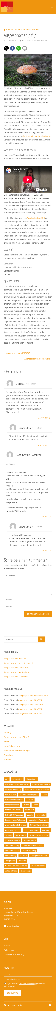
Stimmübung (10, 855)
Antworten (45, 418)
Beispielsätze (10, 794)
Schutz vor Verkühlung (39, 835)
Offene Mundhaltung (38, 825)
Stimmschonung (29, 850)
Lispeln (30, 815)
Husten (26, 804)
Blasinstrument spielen (29, 794)
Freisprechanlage (12, 804)
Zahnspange (26, 871)
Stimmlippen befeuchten (33, 845)
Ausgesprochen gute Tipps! (18, 30)
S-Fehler (8, 835)
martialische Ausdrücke (38, 820)
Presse (7, 945)
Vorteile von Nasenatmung (16, 866)
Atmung (7, 732)
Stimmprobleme (11, 850)
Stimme (35, 30)
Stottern (23, 855)
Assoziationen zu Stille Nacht (16, 784)
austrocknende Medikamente (37, 789)
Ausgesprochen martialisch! (16, 672)
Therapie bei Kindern (39, 855)
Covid (44, 794)
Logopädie (41, 815)
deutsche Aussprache (14, 799)
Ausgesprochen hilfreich (15, 658)
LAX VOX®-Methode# (14, 815)
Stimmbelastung (39, 41)
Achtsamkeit (17, 779)
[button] (6, 48)
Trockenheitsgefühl (36, 218)
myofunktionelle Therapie (15, 825)
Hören (7, 741)
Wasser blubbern (38, 866)
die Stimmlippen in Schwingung (37, 136)
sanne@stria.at (13, 926)
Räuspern (26, 41)
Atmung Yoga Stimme (41, 784)
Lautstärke (29, 809)
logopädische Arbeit (13, 746)
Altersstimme (31, 779)
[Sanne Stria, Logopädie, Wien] (7, 6)
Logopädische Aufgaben (15, 820)
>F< (6, 779)
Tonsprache (10, 860)
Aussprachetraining (13, 789)
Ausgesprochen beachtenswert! (18, 663)
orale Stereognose (12, 830)
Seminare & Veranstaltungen (17, 750)
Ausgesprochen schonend (16, 676)
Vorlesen (22, 860)
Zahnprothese (11, 871)
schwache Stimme (12, 840)
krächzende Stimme (13, 809)
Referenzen (9, 950)
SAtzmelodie (21, 835)
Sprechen (8, 755)
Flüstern (30, 799)
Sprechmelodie (30, 840)
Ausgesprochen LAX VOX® (16, 667)
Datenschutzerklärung (14, 954)
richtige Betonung (31, 830)
